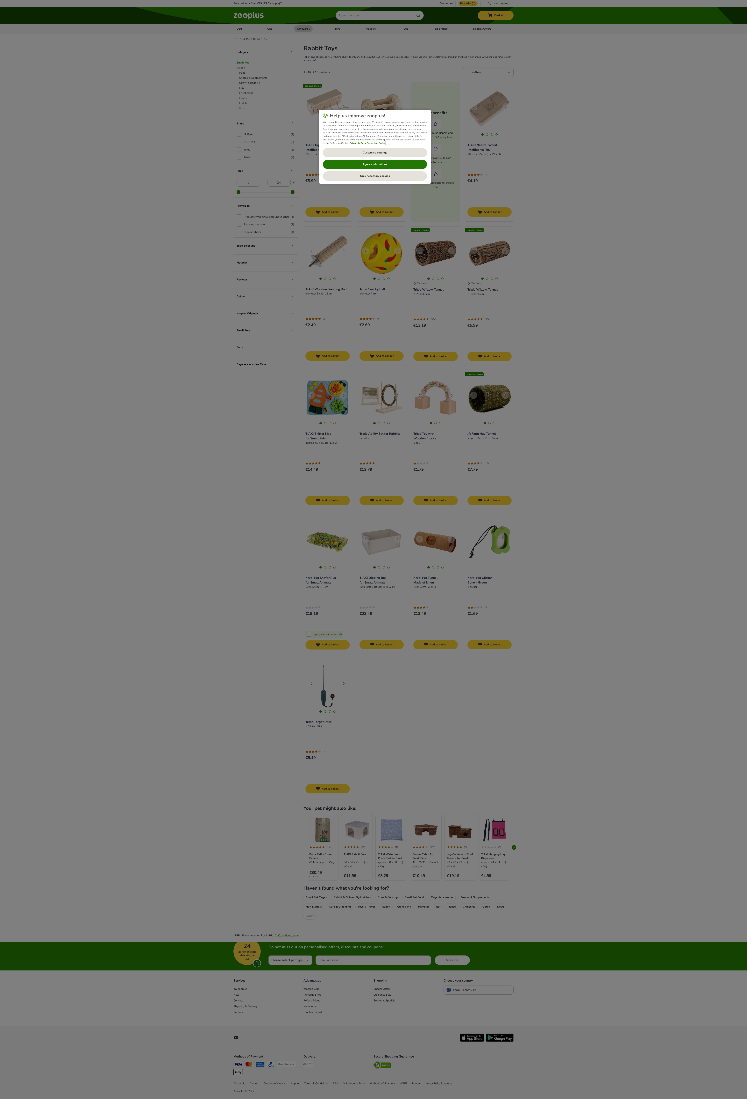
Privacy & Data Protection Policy (367, 143)
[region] (375, 147)
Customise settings (375, 152)
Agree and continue (375, 164)
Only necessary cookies (375, 176)
